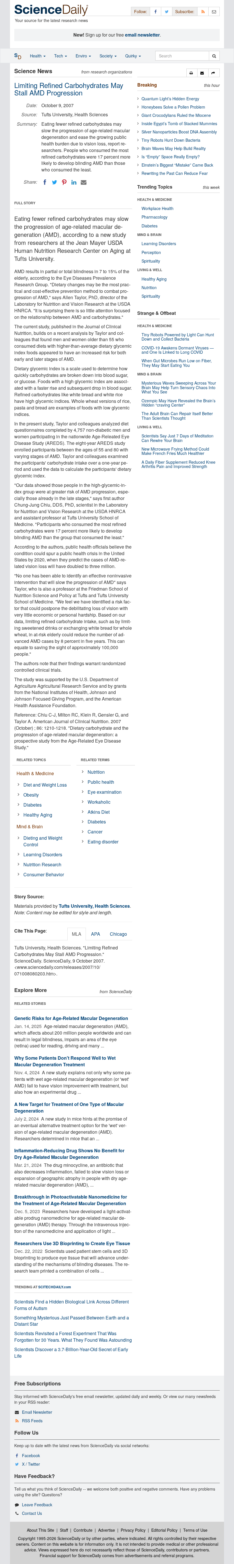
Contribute (83, 1530)
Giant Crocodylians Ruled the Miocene (176, 115)
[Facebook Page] (155, 11)
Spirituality (151, 261)
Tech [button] (59, 56)
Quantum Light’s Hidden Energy (170, 98)
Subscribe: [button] (184, 11)
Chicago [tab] (118, 934)
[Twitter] (54, 182)
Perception (151, 252)
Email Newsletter (37, 1412)
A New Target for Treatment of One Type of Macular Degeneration (69, 1107)
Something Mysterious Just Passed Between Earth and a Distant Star (71, 1320)
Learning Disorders (42, 854)
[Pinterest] (64, 182)
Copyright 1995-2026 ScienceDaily (49, 1538)
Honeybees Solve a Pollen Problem (173, 107)
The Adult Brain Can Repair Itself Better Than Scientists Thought (177, 416)
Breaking (147, 84)
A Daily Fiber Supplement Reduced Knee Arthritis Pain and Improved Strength (178, 464)
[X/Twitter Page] (166, 11)
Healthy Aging (37, 814)
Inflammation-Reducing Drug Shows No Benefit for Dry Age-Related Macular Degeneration (69, 1153)
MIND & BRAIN (149, 234)
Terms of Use (195, 1530)
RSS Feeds (32, 1420)
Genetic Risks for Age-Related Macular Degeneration (71, 1018)
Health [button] (36, 56)
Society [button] (107, 56)
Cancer (95, 831)
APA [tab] (95, 934)
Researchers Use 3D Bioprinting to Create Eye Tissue (72, 1243)
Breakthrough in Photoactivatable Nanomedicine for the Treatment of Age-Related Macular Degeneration (70, 1200)
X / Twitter (31, 1464)
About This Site (40, 1530)
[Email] (83, 182)
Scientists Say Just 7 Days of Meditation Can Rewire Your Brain (177, 438)
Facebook (31, 1455)
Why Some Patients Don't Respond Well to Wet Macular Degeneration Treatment (65, 1061)
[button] (191, 73)
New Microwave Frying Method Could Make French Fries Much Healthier (175, 451)
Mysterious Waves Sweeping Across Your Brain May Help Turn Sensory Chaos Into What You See (179, 387)
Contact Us (32, 1513)
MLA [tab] (76, 934)
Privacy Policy (133, 1530)
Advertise (106, 1530)
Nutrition (96, 772)
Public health (101, 782)
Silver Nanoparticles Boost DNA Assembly (179, 132)
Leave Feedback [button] (37, 1504)
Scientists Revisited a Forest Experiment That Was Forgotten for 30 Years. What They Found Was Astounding (73, 1336)
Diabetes (32, 804)
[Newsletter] (214, 11)
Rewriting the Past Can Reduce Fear (175, 173)
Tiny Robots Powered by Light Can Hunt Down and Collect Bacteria (178, 337)
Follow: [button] (140, 11)
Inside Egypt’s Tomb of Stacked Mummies (179, 123)
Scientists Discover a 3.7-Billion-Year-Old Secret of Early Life (71, 1352)
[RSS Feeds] (203, 11)
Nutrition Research (42, 864)
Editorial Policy (164, 1530)
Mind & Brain (30, 826)
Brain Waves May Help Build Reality (174, 148)
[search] (214, 56)
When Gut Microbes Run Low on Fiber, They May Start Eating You (177, 363)
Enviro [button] (82, 56)
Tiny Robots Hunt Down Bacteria (171, 140)
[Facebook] (44, 182)
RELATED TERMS (95, 759)
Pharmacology (155, 217)
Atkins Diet (99, 812)
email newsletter (142, 34)
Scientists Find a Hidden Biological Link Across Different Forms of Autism (71, 1304)
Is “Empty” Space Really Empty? (171, 156)
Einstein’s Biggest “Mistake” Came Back (177, 165)
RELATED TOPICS (31, 759)
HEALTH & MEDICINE (154, 199)
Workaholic (99, 802)
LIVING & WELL (149, 269)
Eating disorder (103, 841)
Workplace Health (158, 208)
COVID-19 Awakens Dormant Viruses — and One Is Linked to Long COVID (178, 350)
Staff (64, 1530)
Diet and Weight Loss (45, 784)
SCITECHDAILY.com (54, 1286)
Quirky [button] (131, 56)
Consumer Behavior (43, 874)
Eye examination (105, 792)
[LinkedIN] (73, 182)
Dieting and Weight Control (42, 841)
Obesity (31, 794)
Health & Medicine (35, 773)
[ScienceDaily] (51, 10)
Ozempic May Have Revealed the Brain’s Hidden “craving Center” (178, 403)
